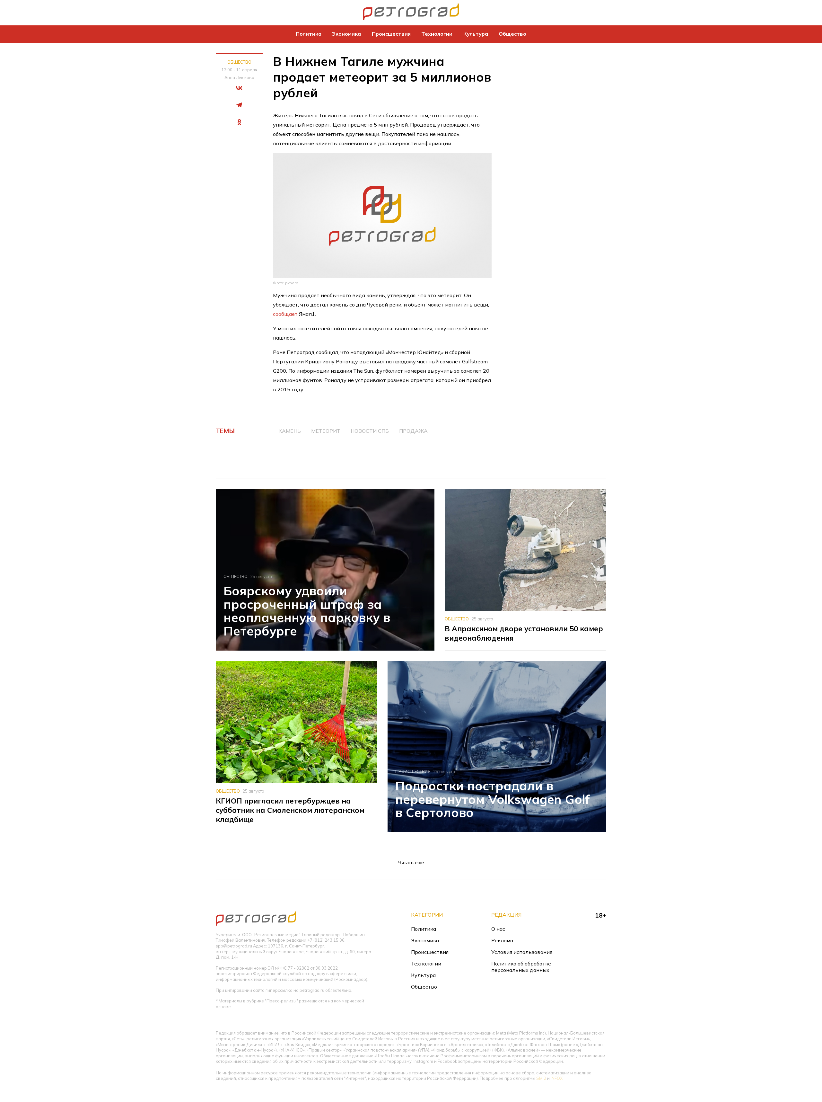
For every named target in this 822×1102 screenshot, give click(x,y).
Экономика (346, 34)
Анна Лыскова (239, 77)
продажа (413, 431)
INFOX (557, 1078)
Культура (475, 34)
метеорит (325, 431)
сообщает (285, 314)
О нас (498, 929)
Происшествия (391, 34)
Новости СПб (370, 431)
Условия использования (521, 952)
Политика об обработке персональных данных (521, 966)
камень (289, 431)
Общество (512, 34)
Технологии (436, 34)
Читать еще (411, 862)
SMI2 (541, 1078)
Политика (308, 34)
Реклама (502, 940)
